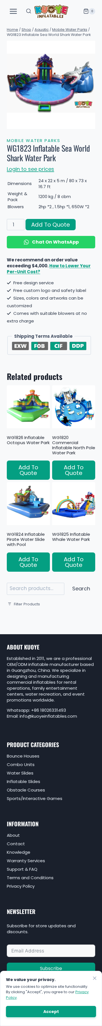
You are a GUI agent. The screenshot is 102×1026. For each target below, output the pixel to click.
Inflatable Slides (23, 781)
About (13, 835)
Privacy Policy (21, 886)
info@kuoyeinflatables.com (48, 716)
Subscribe (51, 968)
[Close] (94, 978)
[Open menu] (13, 11)
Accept (51, 1011)
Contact (16, 844)
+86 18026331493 (48, 710)
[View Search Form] (28, 11)
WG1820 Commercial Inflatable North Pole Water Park (73, 445)
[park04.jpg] (51, 85)
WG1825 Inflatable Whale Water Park (71, 536)
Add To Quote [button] (28, 470)
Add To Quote (50, 225)
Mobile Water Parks (33, 140)
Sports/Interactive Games (34, 798)
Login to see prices (30, 169)
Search (81, 588)
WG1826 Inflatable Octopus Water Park (28, 440)
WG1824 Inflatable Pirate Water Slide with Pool (26, 539)
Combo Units (21, 764)
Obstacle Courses (26, 790)
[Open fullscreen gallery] (89, 123)
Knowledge (18, 852)
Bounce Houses (23, 756)
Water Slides (20, 773)
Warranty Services (26, 861)
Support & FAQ (22, 869)
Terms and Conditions (30, 878)
